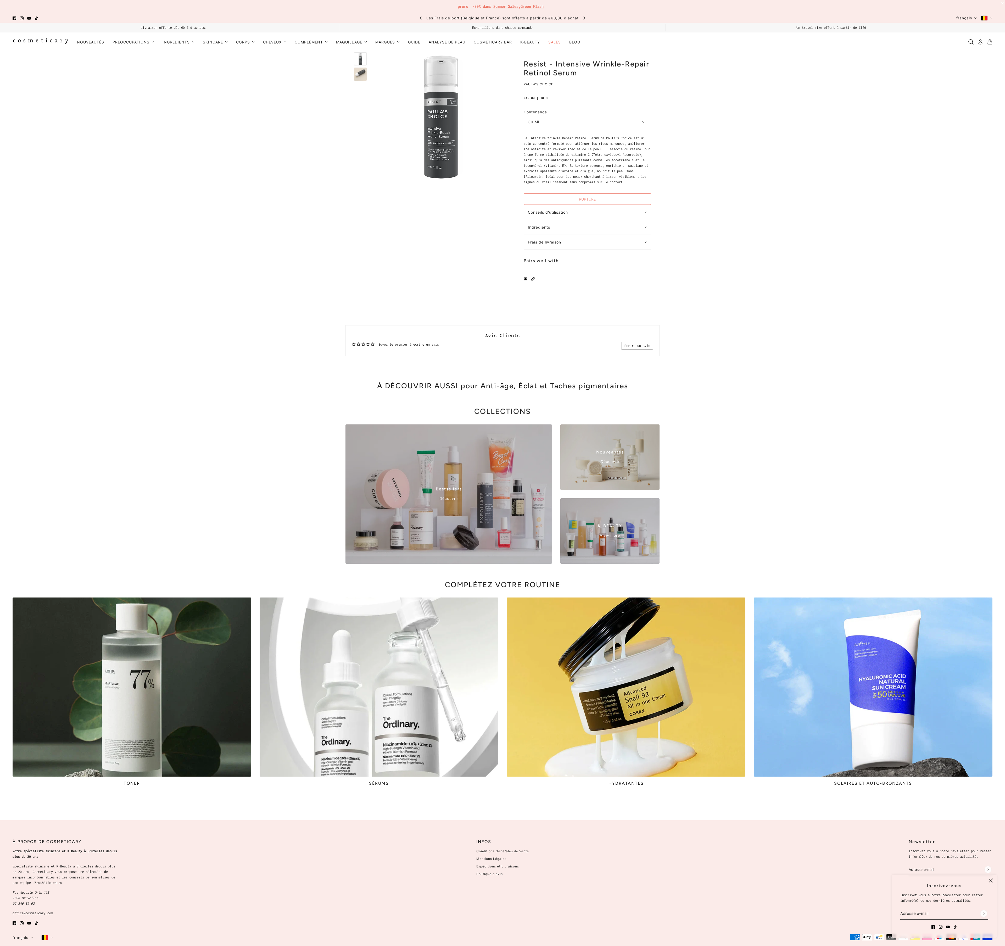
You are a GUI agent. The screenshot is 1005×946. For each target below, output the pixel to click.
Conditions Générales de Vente (502, 851)
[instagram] (22, 18)
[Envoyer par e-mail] (525, 278)
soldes (541, 5)
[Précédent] (420, 18)
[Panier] (989, 42)
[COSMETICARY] (41, 42)
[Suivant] (584, 18)
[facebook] (14, 18)
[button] (533, 278)
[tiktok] (36, 18)
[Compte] (980, 42)
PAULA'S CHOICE (538, 84)
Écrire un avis (637, 346)
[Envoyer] (983, 913)
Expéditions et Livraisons (497, 866)
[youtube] (29, 18)
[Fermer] (990, 880)
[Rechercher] (971, 42)
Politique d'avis (489, 874)
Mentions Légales (491, 859)
